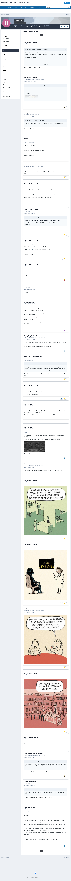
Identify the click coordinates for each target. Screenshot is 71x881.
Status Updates (62, 7)
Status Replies (6, 41)
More (39, 7)
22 (41, 35)
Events (21, 7)
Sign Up (67, 2)
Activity (9, 7)
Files (4, 66)
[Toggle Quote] (26, 49)
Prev (26, 35)
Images (4, 79)
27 (54, 35)
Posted (30, 46)
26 (52, 35)
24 (46, 35)
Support (15, 7)
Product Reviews (6, 72)
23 (44, 35)
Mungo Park (27, 113)
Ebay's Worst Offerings (31, 183)
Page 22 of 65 (66, 35)
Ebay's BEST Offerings (31, 737)
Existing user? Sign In (56, 2)
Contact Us (32, 876)
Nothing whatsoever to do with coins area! (34, 43)
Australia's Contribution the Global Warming (37, 165)
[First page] (23, 35)
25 (49, 35)
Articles (4, 94)
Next (58, 35)
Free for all (27, 184)
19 (33, 35)
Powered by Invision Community (35, 878)
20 (36, 35)
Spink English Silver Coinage (33, 356)
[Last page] (61, 35)
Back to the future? (30, 781)
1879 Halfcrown (29, 302)
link (51, 765)
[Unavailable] (45, 510)
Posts (4, 50)
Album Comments (6, 87)
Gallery (26, 7)
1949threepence (43, 49)
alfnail (40, 120)
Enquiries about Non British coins (32, 114)
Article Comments (6, 96)
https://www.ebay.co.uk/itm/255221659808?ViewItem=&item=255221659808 (42, 220)
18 (31, 35)
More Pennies (28, 404)
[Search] (68, 7)
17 (29, 35)
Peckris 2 (41, 789)
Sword (40, 217)
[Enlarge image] (34, 446)
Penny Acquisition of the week (33, 336)
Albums (4, 84)
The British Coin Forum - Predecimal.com (15, 3)
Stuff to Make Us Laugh (31, 42)
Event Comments (6, 59)
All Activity (5, 31)
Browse (4, 7)
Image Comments (6, 82)
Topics (4, 47)
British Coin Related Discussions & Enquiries (35, 303)
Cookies (39, 876)
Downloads (32, 7)
